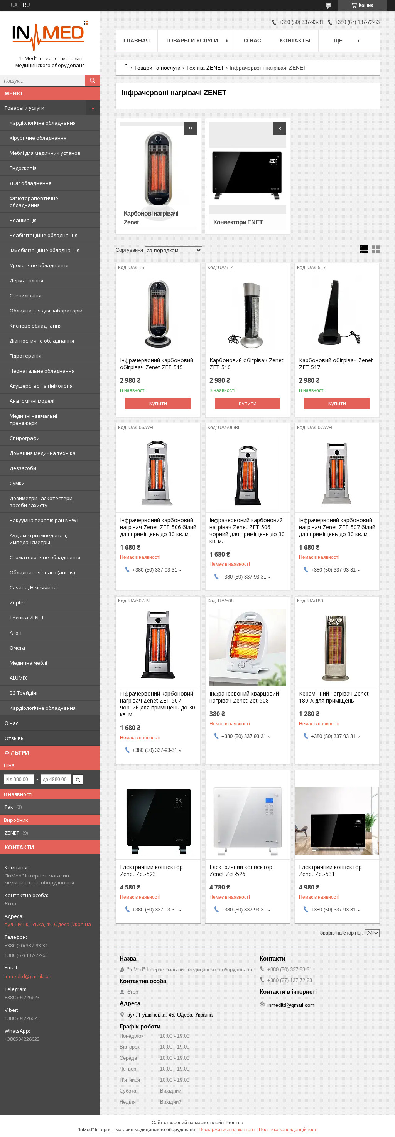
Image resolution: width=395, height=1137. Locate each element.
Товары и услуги (24, 107)
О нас (11, 723)
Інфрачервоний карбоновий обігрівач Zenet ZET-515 (156, 364)
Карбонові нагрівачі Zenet (151, 218)
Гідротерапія (25, 355)
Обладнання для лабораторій (46, 310)
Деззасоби (23, 468)
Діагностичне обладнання (42, 340)
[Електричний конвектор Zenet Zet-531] (337, 820)
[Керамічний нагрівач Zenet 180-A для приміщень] (337, 647)
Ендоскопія (23, 168)
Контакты (295, 40)
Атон (16, 632)
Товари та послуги (157, 67)
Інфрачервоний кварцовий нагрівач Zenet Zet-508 (244, 697)
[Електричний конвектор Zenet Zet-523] (158, 820)
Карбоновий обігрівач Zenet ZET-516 (246, 364)
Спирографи (25, 437)
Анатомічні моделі (32, 400)
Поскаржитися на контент (227, 1129)
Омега (17, 647)
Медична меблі (28, 662)
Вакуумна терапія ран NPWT (44, 520)
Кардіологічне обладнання (43, 122)
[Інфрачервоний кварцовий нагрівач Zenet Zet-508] (248, 647)
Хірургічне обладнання (38, 137)
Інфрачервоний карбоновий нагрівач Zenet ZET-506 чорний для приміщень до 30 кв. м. (247, 531)
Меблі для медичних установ (45, 152)
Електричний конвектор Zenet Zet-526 (240, 870)
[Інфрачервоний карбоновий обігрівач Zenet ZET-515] (158, 314)
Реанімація (23, 220)
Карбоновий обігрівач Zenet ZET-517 (336, 364)
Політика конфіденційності (288, 1129)
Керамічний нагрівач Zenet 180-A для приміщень (334, 697)
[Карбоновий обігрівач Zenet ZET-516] (248, 314)
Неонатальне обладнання (42, 370)
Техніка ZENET (27, 617)
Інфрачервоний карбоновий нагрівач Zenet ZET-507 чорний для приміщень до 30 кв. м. (157, 704)
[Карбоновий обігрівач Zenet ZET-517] (337, 314)
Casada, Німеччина (33, 587)
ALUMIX (18, 677)
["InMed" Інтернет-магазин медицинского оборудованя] (50, 36)
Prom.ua (234, 1122)
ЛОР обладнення (30, 183)
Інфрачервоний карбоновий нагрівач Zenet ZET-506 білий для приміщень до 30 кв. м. (158, 527)
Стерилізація (25, 295)
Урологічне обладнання (39, 265)
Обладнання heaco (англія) (42, 572)
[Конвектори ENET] (247, 176)
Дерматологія (26, 280)
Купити (158, 403)
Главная (136, 40)
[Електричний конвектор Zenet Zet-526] (248, 820)
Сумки (17, 483)
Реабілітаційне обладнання (44, 235)
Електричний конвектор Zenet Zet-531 (330, 870)
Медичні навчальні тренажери (33, 419)
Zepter (17, 602)
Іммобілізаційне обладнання (44, 250)
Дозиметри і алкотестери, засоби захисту (42, 502)
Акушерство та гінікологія (41, 385)
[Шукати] (92, 81)
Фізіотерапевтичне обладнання (34, 202)
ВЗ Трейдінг (24, 692)
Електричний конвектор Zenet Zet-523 (151, 870)
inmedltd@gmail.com (29, 976)
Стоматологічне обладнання (45, 557)
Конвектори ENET (238, 222)
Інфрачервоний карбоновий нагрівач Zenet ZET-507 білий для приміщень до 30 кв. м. (337, 527)
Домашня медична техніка (43, 453)
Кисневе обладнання (36, 325)
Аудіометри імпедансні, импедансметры (38, 539)
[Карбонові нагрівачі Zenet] (158, 176)
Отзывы (15, 738)
